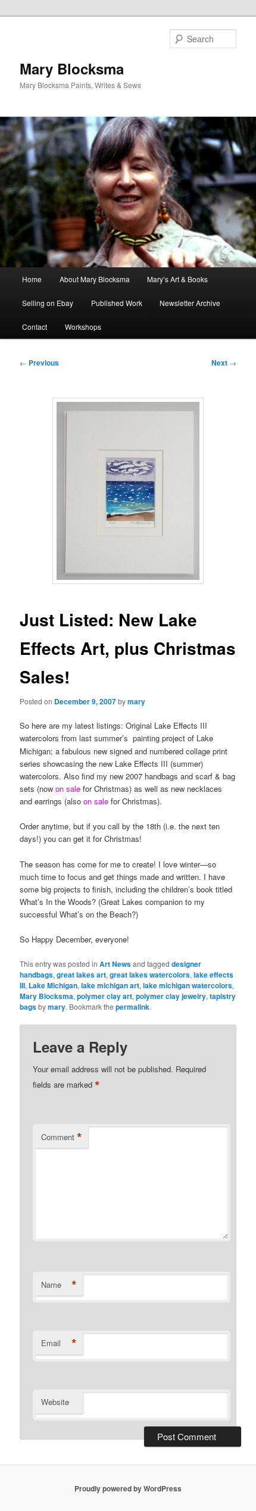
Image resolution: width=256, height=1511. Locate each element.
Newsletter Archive (190, 303)
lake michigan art (110, 985)
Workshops (83, 326)
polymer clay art (104, 996)
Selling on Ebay (47, 303)
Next (223, 362)
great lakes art (81, 974)
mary (136, 701)
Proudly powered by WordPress (128, 1488)
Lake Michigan (53, 985)
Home (32, 279)
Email (59, 1343)
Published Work (116, 303)
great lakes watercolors (150, 974)
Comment (61, 1137)
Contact (34, 326)
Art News (115, 964)
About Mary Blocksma (95, 279)
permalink (132, 1006)
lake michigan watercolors (187, 985)
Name (59, 1284)
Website (55, 1401)
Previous (39, 362)
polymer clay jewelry (171, 996)
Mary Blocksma (72, 68)
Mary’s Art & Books (177, 279)
